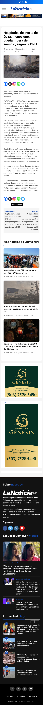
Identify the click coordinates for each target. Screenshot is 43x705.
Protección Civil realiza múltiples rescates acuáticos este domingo (27, 658)
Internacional (17, 204)
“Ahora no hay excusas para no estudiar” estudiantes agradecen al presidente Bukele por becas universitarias (20, 570)
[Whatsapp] (19, 84)
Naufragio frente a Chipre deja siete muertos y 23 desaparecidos (27, 629)
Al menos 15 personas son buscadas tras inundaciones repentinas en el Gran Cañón (28, 644)
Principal (15, 563)
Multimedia (7, 563)
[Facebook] (6, 84)
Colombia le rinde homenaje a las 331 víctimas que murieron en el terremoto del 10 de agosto (21, 346)
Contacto (33, 696)
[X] (10, 84)
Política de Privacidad (15, 696)
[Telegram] (23, 84)
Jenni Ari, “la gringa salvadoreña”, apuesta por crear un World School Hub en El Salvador (27, 605)
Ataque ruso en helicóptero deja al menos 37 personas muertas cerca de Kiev (21, 309)
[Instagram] (14, 84)
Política (27, 579)
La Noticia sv (10, 276)
